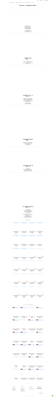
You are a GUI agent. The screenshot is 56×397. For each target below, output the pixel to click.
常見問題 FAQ (22, 389)
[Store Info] (41, 388)
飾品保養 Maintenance (23, 390)
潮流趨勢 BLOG (14, 390)
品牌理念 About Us (14, 388)
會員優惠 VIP (14, 389)
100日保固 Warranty (23, 388)
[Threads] (39, 388)
